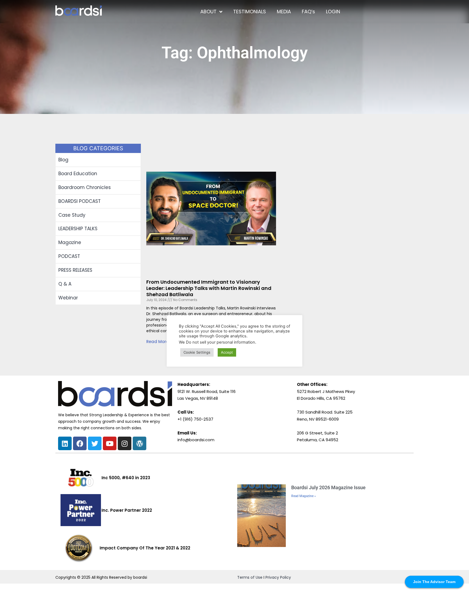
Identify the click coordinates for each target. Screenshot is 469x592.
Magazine (69, 242)
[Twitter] (95, 443)
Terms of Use (249, 577)
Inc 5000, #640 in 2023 (126, 478)
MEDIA (284, 11)
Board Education (77, 173)
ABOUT (208, 11)
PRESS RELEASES (75, 270)
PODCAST (69, 256)
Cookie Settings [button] (196, 352)
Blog (63, 159)
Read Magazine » (303, 496)
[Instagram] (124, 443)
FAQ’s (308, 11)
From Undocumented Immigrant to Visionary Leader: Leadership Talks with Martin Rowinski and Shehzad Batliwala (208, 288)
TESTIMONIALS (249, 11)
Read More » (159, 341)
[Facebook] (80, 443)
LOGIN (333, 11)
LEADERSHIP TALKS (77, 228)
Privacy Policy (278, 577)
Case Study (71, 215)
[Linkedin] (65, 443)
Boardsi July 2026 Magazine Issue (328, 487)
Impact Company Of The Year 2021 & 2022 (145, 548)
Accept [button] (227, 352)
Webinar (68, 298)
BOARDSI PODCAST (79, 201)
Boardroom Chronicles (84, 187)
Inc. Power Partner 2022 (127, 510)
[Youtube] (109, 443)
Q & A (64, 284)
